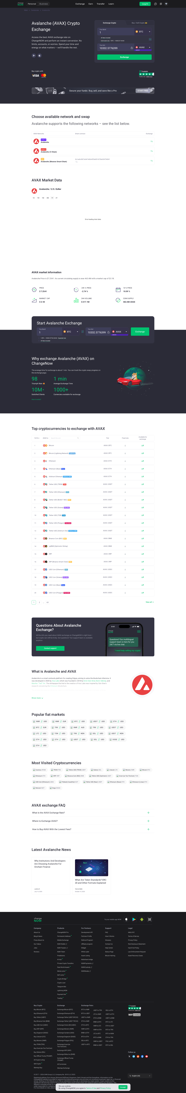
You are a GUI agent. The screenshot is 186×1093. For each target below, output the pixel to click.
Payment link (61, 994)
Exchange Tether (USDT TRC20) (67, 1021)
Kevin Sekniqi (101, 681)
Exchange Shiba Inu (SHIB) (66, 1054)
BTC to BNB (97, 1037)
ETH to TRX (109, 1037)
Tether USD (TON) (57, 515)
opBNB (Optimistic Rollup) (58, 546)
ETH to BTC (85, 1025)
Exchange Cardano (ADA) (65, 1033)
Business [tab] (44, 4)
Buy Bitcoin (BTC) (39, 1009)
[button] (143, 31)
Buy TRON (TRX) (39, 1044)
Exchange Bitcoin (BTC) (65, 1009)
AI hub (59, 959)
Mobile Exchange (63, 940)
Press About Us (39, 940)
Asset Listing (85, 955)
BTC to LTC (109, 1022)
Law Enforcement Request (137, 952)
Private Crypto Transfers (65, 963)
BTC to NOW (110, 1033)
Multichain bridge (87, 959)
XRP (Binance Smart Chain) (60, 562)
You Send (103, 29)
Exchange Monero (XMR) (65, 1029)
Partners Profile (86, 936)
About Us (37, 932)
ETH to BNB (97, 1018)
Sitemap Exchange (63, 1068)
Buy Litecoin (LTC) (40, 1036)
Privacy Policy (132, 940)
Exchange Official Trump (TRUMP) (65, 1059)
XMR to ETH (97, 1029)
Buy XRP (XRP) (39, 1029)
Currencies (35, 10)
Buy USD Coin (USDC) (41, 1025)
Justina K (37, 889)
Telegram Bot (61, 986)
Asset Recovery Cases (135, 955)
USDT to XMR (85, 1017)
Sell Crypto (37, 1064)
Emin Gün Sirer (89, 681)
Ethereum (52, 461)
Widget (83, 948)
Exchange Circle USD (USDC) (66, 1025)
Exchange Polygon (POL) (65, 1040)
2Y (56, 198)
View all (149, 602)
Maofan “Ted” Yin (38, 683)
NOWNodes (85, 971)
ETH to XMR (85, 1021)
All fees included (105, 38)
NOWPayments (86, 963)
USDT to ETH (110, 1014)
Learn (111, 4)
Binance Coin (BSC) (57, 539)
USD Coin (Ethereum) (58, 569)
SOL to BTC (85, 1040)
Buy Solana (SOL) (39, 1052)
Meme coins (61, 971)
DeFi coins (60, 975)
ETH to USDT (110, 1026)
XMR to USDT (97, 1041)
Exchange (80, 4)
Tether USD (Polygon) (60, 523)
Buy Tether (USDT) (40, 1017)
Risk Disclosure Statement (136, 944)
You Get (102, 45)
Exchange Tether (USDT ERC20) (67, 1017)
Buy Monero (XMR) (40, 1040)
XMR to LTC (97, 1026)
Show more (36, 698)
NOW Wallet (61, 944)
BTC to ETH (85, 1036)
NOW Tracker (61, 948)
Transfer (101, 4)
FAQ (106, 932)
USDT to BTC (85, 1044)
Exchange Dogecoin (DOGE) (66, 1036)
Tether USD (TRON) (57, 484)
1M (43, 198)
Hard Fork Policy (133, 948)
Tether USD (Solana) (59, 508)
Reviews (36, 952)
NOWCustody (85, 967)
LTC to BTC (97, 1033)
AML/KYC (131, 932)
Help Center (109, 948)
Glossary (108, 940)
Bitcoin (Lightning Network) (62, 453)
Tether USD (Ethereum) (59, 492)
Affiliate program (86, 944)
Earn (91, 4)
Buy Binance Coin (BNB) (42, 1021)
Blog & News (38, 936)
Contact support (50, 648)
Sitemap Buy (38, 1067)
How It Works (109, 936)
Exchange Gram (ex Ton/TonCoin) (63, 1045)
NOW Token (61, 952)
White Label (85, 952)
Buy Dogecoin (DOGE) (41, 1033)
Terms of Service (133, 936)
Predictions (61, 955)
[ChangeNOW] (20, 4)
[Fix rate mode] (132, 48)
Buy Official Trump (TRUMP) (43, 1056)
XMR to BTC (85, 1029)
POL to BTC (109, 1041)
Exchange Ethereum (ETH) (66, 1013)
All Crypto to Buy (39, 1060)
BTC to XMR (85, 1009)
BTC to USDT (85, 1013)
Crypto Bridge (61, 979)
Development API (87, 932)
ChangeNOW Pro (63, 932)
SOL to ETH (109, 1010)
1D (34, 198)
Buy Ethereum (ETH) (40, 1013)
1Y (52, 198)
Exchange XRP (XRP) (64, 1050)
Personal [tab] (32, 4)
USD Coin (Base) (57, 585)
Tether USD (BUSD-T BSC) (60, 500)
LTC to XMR (97, 1014)
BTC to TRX (109, 1029)
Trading (59, 998)
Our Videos (37, 944)
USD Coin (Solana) (58, 577)
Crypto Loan (61, 983)
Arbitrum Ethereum (60, 477)
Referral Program (87, 940)
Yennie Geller (78, 889)
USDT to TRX (97, 1010)
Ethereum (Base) (57, 469)
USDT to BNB (110, 1018)
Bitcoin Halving (110, 955)
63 (48, 602)
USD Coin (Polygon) (59, 593)
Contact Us (109, 944)
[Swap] (150, 39)
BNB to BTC (97, 1022)
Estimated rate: (105, 41)
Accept (123, 1087)
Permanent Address (64, 936)
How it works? (36, 399)
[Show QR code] (149, 919)
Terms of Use (91, 1088)
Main (26, 10)
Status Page (109, 952)
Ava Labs (55, 681)
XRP (50, 554)
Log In (145, 4)
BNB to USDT (97, 1045)
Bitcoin (51, 445)
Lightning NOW (62, 990)
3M (48, 198)
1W (38, 198)
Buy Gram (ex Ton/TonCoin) (43, 1048)
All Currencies (61, 1064)
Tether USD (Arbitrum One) (63, 531)
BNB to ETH (85, 1033)
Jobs (35, 948)
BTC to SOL (109, 1045)
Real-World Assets (63, 967)
